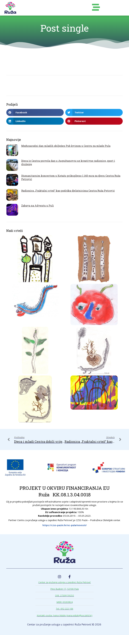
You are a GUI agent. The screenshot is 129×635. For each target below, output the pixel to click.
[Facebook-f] (69, 576)
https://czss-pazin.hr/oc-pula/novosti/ (64, 525)
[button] (35, 112)
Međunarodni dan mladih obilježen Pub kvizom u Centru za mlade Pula (65, 145)
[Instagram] (59, 576)
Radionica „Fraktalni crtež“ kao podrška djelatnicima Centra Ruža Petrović (68, 190)
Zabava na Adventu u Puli (37, 205)
